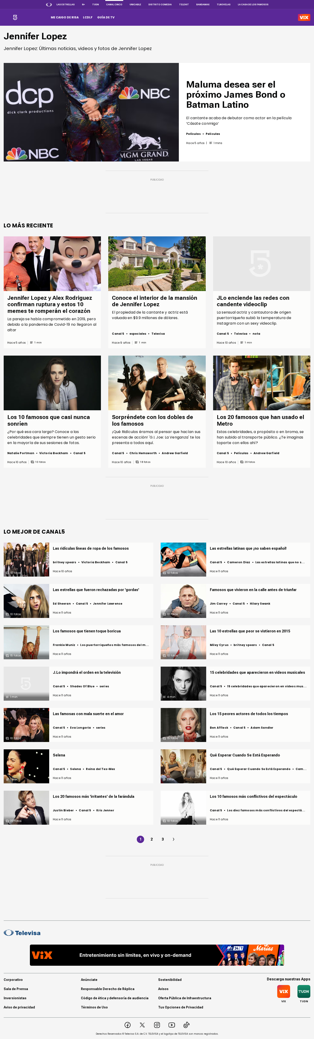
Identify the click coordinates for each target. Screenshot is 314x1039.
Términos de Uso (94, 1007)
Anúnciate (89, 980)
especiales (137, 334)
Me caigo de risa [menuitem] (65, 17)
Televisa (158, 334)
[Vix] (304, 17)
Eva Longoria (80, 728)
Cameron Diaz (238, 562)
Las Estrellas (66, 4)
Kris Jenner (105, 810)
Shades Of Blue (82, 686)
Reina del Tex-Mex (100, 769)
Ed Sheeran (62, 604)
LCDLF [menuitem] (88, 17)
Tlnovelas (224, 4)
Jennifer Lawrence (107, 604)
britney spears (64, 562)
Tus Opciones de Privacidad (180, 1007)
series (104, 686)
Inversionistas (15, 998)
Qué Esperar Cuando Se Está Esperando (258, 769)
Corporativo (13, 980)
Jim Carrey (219, 604)
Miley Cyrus (219, 645)
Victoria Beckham (53, 453)
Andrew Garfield (175, 453)
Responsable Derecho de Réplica (107, 989)
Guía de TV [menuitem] (105, 17)
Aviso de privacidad (19, 1007)
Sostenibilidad (170, 980)
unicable (135, 4)
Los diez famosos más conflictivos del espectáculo (268, 810)
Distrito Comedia (160, 4)
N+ (83, 4)
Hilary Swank (260, 604)
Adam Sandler (262, 728)
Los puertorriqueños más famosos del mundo (117, 645)
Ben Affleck (219, 728)
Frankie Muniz (64, 645)
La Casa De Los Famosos (253, 4)
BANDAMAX (202, 4)
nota (256, 334)
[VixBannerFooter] (157, 955)
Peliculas (213, 134)
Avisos (163, 989)
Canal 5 (118, 334)
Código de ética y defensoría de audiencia (114, 998)
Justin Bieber (63, 810)
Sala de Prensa (16, 989)
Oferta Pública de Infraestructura (184, 998)
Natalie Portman (20, 453)
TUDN (95, 4)
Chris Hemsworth (143, 453)
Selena (75, 769)
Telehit (184, 4)
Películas (193, 134)
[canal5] (15, 17)
